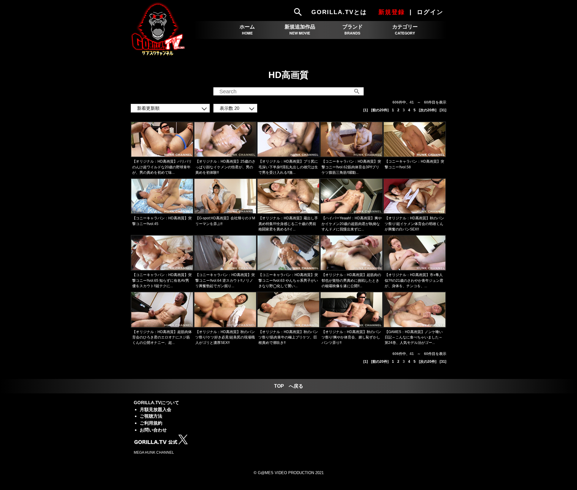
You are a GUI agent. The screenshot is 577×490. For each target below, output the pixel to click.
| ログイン (427, 12)
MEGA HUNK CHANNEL (154, 452)
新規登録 (391, 12)
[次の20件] (427, 110)
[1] (365, 110)
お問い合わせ (153, 429)
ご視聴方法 (151, 416)
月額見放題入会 (155, 409)
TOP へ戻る (288, 386)
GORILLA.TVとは (339, 12)
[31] (443, 110)
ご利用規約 (151, 422)
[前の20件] (380, 110)
